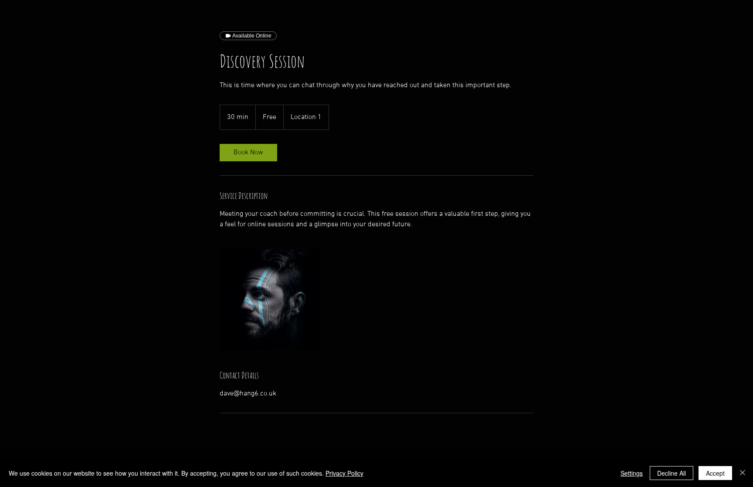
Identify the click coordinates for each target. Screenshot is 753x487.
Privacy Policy (344, 473)
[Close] (742, 473)
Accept (715, 473)
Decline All (671, 473)
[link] (248, 152)
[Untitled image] (270, 299)
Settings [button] (632, 473)
